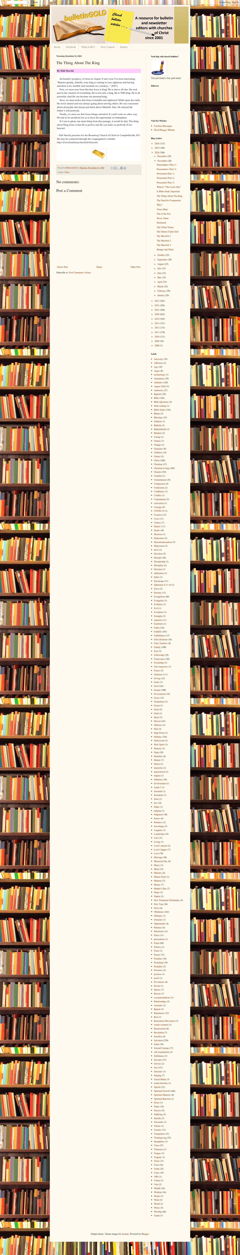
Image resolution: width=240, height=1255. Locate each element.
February (161, 290)
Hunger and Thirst (165, 249)
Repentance (159, 1013)
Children (158, 452)
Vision (157, 1180)
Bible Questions (161, 401)
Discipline (158, 565)
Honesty (157, 748)
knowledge (159, 826)
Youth (157, 1215)
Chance (157, 440)
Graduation (159, 701)
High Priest (159, 732)
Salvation (158, 1040)
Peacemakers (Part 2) (166, 169)
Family (157, 647)
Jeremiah (158, 791)
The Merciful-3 (164, 245)
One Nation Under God (167, 231)
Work (156, 1199)
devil (156, 549)
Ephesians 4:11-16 (162, 584)
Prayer (157, 954)
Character (158, 448)
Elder (156, 577)
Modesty (158, 880)
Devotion (158, 553)
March (160, 286)
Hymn (157, 763)
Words (157, 1196)
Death (156, 530)
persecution (159, 939)
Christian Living (161, 468)
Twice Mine (162, 209)
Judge (156, 806)
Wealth (157, 1188)
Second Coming (161, 1048)
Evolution (158, 612)
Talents (157, 1125)
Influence (158, 779)
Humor (157, 759)
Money (157, 884)
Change (157, 444)
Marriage (158, 857)
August (161, 263)
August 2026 (160, 386)
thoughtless (159, 1141)
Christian (158, 464)
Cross (156, 518)
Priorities (158, 970)
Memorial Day (160, 861)
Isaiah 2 (157, 787)
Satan (156, 1044)
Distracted (161, 222)
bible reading (160, 405)
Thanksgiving (160, 1137)
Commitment (160, 479)
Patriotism (158, 931)
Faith (156, 627)
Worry (157, 1207)
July (159, 268)
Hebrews (158, 724)
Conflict (157, 495)
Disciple (157, 557)
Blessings (158, 417)
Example (158, 616)
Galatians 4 (159, 674)
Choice (157, 456)
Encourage (159, 581)
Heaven (157, 721)
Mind (156, 869)
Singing (157, 1075)
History (124, 47)
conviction (159, 503)
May (159, 277)
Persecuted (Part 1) (165, 173)
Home (57, 47)
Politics (157, 946)
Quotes (157, 989)
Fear (156, 651)
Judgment (158, 814)
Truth (156, 1168)
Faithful (157, 631)
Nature (157, 896)
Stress (156, 1102)
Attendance (159, 378)
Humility (158, 756)
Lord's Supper (160, 849)
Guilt (156, 713)
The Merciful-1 (164, 236)
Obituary (158, 915)
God (156, 686)
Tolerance (158, 1149)
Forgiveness (159, 658)
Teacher (157, 1129)
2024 (157, 152)
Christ (67, 172)
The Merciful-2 (164, 240)
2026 (157, 143)
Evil (156, 608)
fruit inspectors (161, 666)
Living (157, 841)
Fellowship (159, 654)
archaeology (159, 374)
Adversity (158, 359)
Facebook (71, 47)
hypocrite (158, 767)
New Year (158, 904)
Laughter (158, 830)
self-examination (161, 1051)
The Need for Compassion (169, 200)
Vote (156, 1184)
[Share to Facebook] (121, 168)
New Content (107, 47)
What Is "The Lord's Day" (169, 186)
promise (157, 974)
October (161, 254)
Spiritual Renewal (162, 1098)
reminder (158, 1005)
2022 (157, 305)
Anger (157, 370)
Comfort (158, 475)
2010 (157, 336)
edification (159, 573)
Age (156, 366)
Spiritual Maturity (162, 1094)
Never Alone (162, 218)
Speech (157, 1086)
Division (158, 569)
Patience (158, 927)
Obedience (159, 911)
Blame (157, 413)
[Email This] (112, 168)
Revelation (159, 1032)
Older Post (135, 266)
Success (157, 1110)
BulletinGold (160, 429)
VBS (156, 1176)
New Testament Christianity (167, 900)
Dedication (159, 538)
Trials (156, 1160)
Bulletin (157, 425)
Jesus (156, 798)
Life (156, 837)
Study (156, 1106)
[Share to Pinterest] (124, 168)
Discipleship (159, 561)
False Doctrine (160, 639)
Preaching (158, 962)
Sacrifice (158, 1036)
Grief (156, 709)
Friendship (159, 662)
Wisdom (158, 1192)
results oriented (161, 1024)
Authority (158, 390)
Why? (159, 204)
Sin (155, 1067)
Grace (156, 697)
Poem (156, 943)
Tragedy (157, 1157)
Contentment (160, 499)
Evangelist (159, 600)
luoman (125, 1233)
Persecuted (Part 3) (165, 182)
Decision (158, 534)
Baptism (157, 394)
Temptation (159, 1133)
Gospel (157, 689)
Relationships (160, 1001)
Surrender (158, 1121)
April (160, 281)
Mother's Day (160, 888)
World (157, 1203)
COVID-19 (159, 510)
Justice (157, 818)
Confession (159, 487)
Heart (156, 717)
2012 (157, 327)
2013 (157, 323)
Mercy (157, 865)
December (162, 156)
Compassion (159, 483)
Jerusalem (158, 794)
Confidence (159, 491)
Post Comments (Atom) (80, 272)
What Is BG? (88, 47)
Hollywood (159, 740)
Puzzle (157, 985)
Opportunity (159, 923)
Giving (157, 678)
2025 (157, 147)
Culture (157, 522)
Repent (157, 1009)
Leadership (159, 833)
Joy (155, 802)
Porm (156, 950)
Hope (156, 752)
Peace (156, 935)
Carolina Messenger (163, 125)
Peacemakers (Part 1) (166, 164)
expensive (158, 619)
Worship (158, 1211)
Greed (157, 705)
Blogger (145, 1233)
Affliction (158, 362)
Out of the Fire (164, 213)
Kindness (158, 822)
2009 (157, 341)
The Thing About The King (169, 195)
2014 (157, 318)
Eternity (157, 592)
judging (157, 810)
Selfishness (159, 1055)
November (162, 160)
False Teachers (160, 643)
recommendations (162, 997)
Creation (158, 514)
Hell (156, 728)
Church (157, 471)
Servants (158, 1059)
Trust (156, 1164)
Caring (157, 436)
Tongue (157, 1153)
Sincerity (158, 1071)
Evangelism (159, 596)
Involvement (160, 783)
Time (156, 1145)
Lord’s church (160, 845)
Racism (157, 993)
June (159, 272)
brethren (158, 421)
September (162, 259)
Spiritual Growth (162, 1090)
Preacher (158, 958)
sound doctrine (161, 1083)
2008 (157, 345)
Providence (159, 981)
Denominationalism (163, 542)
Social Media (160, 1079)
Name (156, 892)
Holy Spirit (159, 744)
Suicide (157, 1118)
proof (156, 978)
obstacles (158, 919)
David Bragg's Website (164, 129)
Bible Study (159, 409)
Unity (156, 1172)
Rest (156, 1016)
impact (157, 775)
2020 (157, 314)
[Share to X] (118, 168)
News (156, 908)
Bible (156, 397)
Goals (156, 682)
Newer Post (62, 266)
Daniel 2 (158, 526)
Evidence (158, 604)
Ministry (158, 872)
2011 (157, 332)
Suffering (158, 1114)
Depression (159, 545)
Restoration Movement (164, 1020)
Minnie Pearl (160, 876)
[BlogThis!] (115, 168)
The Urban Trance (165, 227)
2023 (157, 300)
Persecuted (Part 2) (165, 177)
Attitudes (158, 382)
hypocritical (159, 771)
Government (159, 693)
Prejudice (158, 966)
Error (156, 588)
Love (156, 853)
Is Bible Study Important (168, 191)
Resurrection (160, 1028)
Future (157, 670)
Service (157, 1063)
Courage (158, 507)
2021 (157, 309)
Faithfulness (159, 635)
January (161, 295)
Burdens (157, 432)
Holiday (157, 736)
